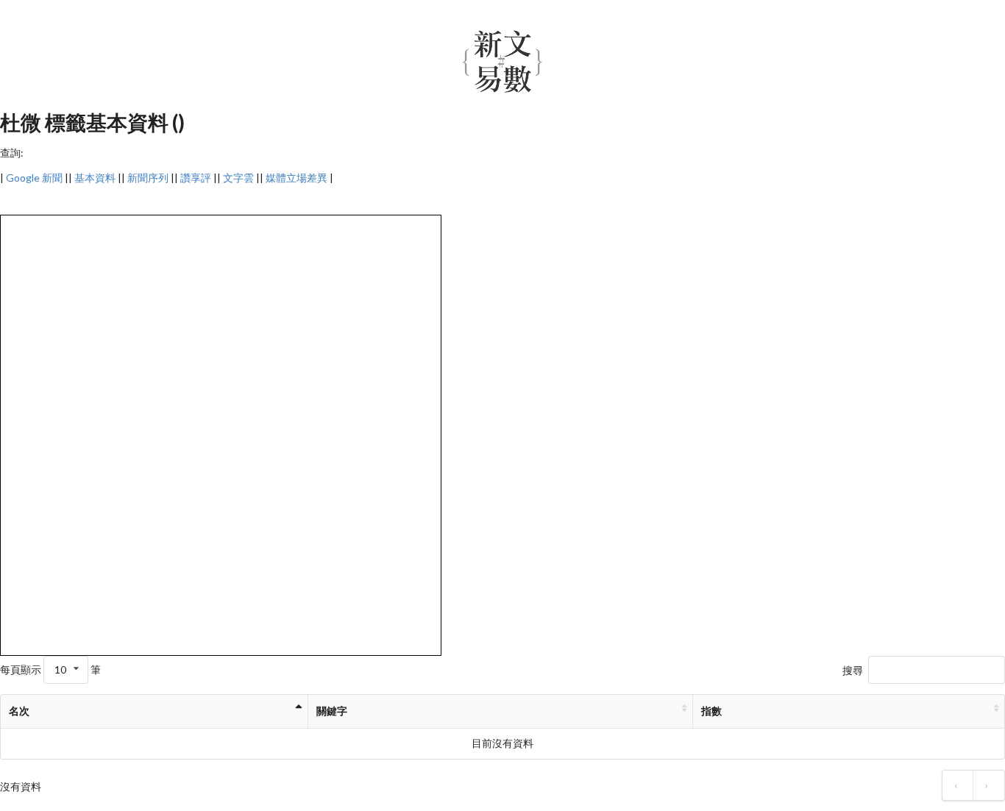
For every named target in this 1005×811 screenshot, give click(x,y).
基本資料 (95, 177)
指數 (711, 710)
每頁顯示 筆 (50, 669)
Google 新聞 (34, 177)
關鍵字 (331, 710)
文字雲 (238, 177)
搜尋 (852, 670)
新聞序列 (147, 177)
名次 (19, 710)
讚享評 (195, 177)
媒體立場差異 (296, 177)
